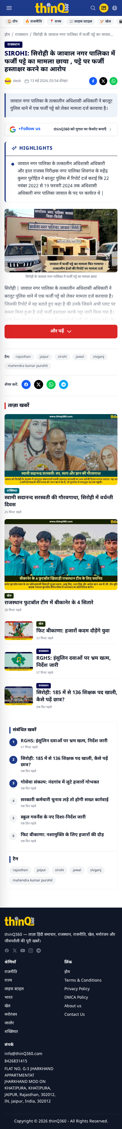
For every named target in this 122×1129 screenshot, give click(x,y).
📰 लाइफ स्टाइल (80, 21)
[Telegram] (38, 950)
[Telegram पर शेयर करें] (63, 384)
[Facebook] (7, 950)
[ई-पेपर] (103, 8)
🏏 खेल (105, 21)
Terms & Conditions (83, 980)
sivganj (98, 357)
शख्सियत (11, 1032)
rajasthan (23, 357)
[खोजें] (93, 8)
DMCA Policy (76, 997)
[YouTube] (22, 950)
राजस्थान (21, 35)
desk (17, 81)
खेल (7, 1006)
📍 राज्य (55, 21)
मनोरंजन (11, 1014)
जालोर (9, 1023)
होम (7, 35)
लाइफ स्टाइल (14, 989)
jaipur (44, 357)
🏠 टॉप (12, 21)
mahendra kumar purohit (28, 366)
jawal (80, 357)
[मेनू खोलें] (9, 8)
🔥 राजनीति (33, 21)
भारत (8, 997)
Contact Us (74, 1014)
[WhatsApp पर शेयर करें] (113, 81)
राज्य (8, 980)
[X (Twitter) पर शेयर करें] (103, 81)
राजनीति (11, 972)
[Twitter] (14, 950)
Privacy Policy (77, 989)
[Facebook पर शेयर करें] (93, 81)
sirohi (62, 357)
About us (72, 1006)
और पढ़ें (57, 331)
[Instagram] (30, 950)
